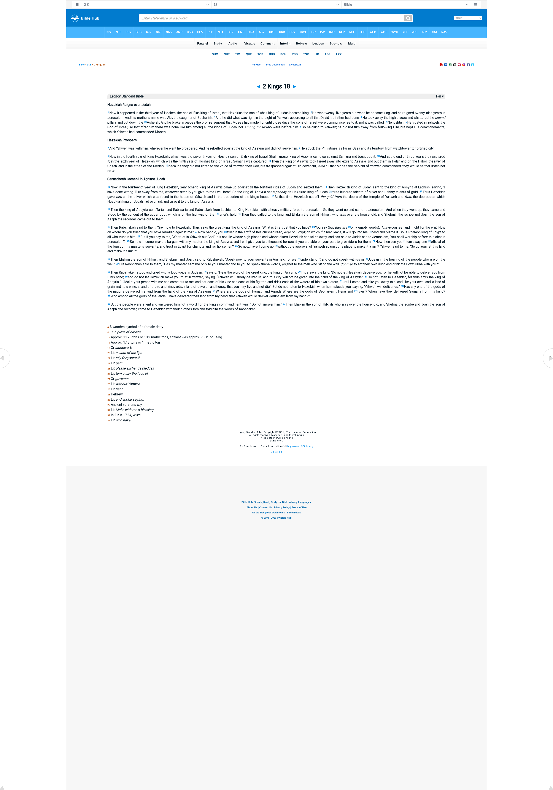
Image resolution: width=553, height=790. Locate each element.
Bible (81, 64)
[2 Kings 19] (547, 368)
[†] (145, 122)
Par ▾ (440, 96)
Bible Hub (276, 452)
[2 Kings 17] (5, 368)
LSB (89, 64)
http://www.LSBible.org (300, 446)
